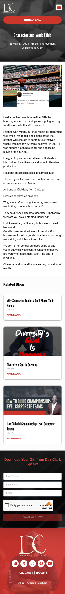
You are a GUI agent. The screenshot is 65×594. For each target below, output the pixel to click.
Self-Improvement (45, 43)
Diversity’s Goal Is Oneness (22, 364)
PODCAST (25, 572)
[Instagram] (32, 563)
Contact (42, 582)
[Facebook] (41, 563)
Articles (31, 582)
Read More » (14, 315)
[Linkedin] (15, 563)
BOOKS (42, 572)
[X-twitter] (23, 563)
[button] (59, 7)
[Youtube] (49, 563)
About (21, 582)
